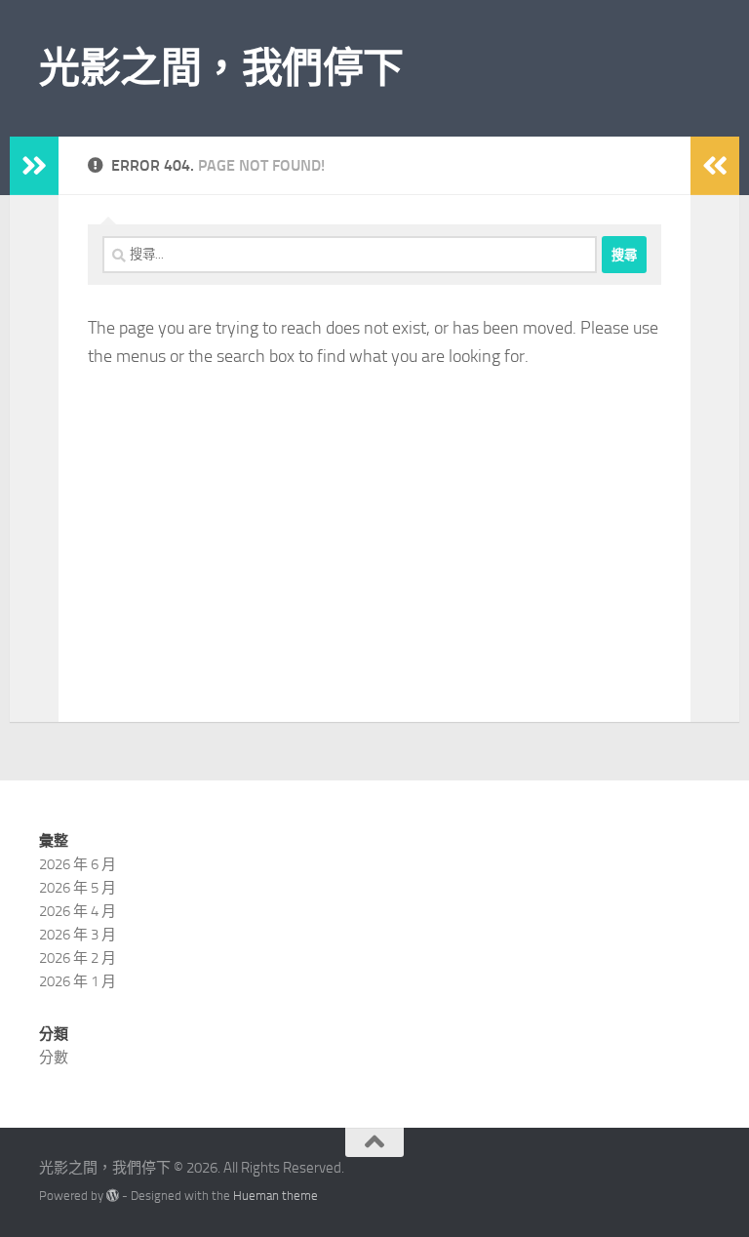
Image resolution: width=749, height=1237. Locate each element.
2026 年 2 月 (77, 958)
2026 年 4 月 (77, 911)
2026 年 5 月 (77, 888)
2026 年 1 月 (77, 981)
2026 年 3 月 (77, 934)
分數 (53, 1057)
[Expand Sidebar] (34, 166)
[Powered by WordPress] (112, 1195)
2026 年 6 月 (77, 864)
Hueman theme (275, 1195)
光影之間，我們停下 (221, 68)
